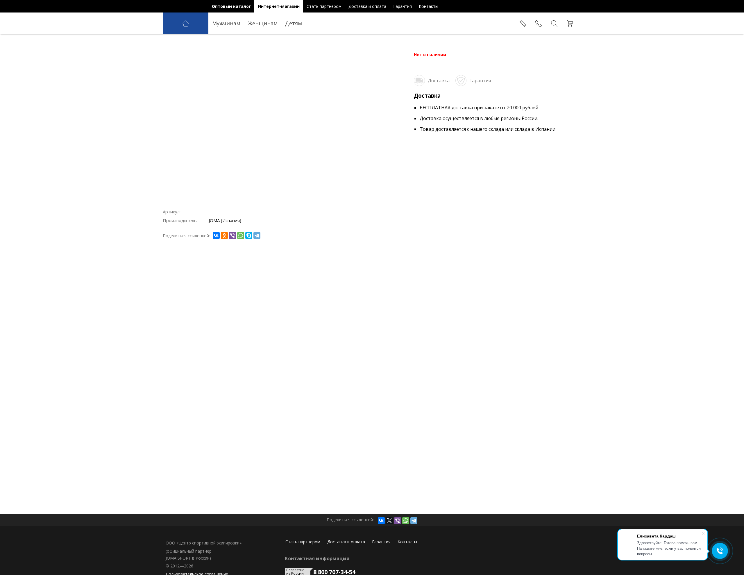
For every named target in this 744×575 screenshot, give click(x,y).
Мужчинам (226, 23)
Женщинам (263, 23)
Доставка (439, 80)
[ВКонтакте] (216, 235)
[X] (389, 520)
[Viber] (232, 235)
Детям (293, 23)
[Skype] (248, 235)
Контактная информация (317, 558)
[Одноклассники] (224, 235)
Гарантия (480, 80)
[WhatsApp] (240, 235)
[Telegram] (256, 235)
